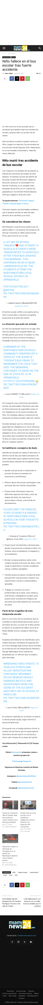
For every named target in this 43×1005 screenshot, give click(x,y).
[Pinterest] (22, 78)
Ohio (10, 875)
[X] (17, 78)
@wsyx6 (8, 290)
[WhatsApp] (27, 78)
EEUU (14, 872)
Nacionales (10, 991)
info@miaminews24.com (26, 935)
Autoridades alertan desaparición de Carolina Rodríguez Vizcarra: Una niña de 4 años (11, 902)
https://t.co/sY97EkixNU (19, 381)
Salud (4, 996)
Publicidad (22, 996)
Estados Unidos (22, 872)
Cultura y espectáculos (9, 993)
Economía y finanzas (25, 993)
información (16, 752)
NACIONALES (12, 54)
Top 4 (13, 57)
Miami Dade (12, 996)
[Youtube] (31, 942)
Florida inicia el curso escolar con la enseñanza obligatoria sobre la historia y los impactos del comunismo (28, 820)
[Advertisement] (21, 22)
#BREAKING (10, 663)
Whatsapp (16, 761)
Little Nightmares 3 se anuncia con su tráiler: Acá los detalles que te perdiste (32, 902)
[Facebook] (12, 78)
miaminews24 (34, 872)
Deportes (31, 991)
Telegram (27, 761)
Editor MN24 (9, 73)
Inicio (4, 54)
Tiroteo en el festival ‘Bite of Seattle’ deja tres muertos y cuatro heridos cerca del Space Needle (10, 817)
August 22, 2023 (21, 306)
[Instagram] (18, 942)
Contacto (21, 998)
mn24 (5, 875)
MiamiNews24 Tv (32, 996)
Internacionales (21, 991)
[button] (4, 48)
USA (16, 875)
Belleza (36, 993)
